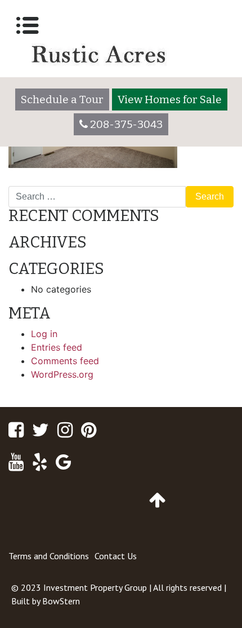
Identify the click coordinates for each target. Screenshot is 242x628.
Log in (44, 333)
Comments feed (65, 360)
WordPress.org (62, 374)
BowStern (61, 601)
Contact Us (116, 555)
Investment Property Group (95, 587)
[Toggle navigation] (27, 25)
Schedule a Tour (62, 99)
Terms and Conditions (48, 555)
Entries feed (56, 347)
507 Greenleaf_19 (49, 181)
